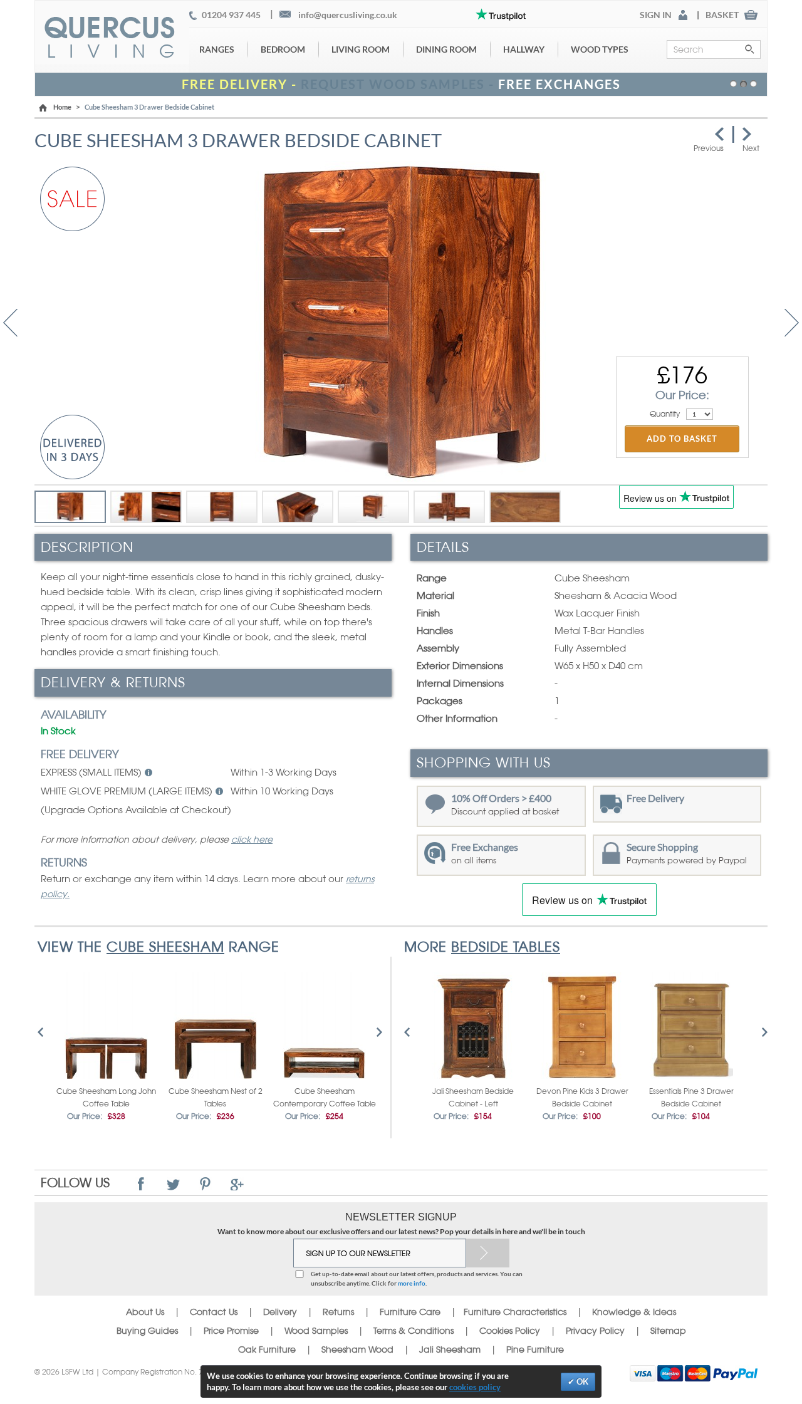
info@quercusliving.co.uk (347, 15)
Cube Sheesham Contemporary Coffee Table (324, 1097)
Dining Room (446, 49)
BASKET (722, 15)
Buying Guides (147, 1331)
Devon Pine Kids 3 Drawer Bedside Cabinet (582, 1097)
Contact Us (215, 1312)
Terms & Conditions (413, 1331)
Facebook (141, 1183)
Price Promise (231, 1331)
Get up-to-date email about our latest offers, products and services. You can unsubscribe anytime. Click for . (417, 1278)
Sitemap (668, 1331)
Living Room (360, 49)
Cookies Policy (509, 1331)
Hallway (523, 49)
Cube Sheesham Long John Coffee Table (106, 1097)
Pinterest (205, 1183)
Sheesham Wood (357, 1349)
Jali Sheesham (450, 1349)
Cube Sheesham (165, 947)
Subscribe (487, 1253)
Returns (338, 1312)
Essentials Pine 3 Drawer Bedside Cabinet (691, 1097)
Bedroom (283, 49)
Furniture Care (410, 1312)
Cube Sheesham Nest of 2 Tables (216, 1097)
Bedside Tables (505, 947)
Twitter (173, 1183)
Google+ (237, 1183)
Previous (10, 322)
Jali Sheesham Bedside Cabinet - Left (473, 1097)
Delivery (280, 1312)
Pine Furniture (535, 1349)
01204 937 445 (231, 15)
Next (791, 322)
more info (411, 1283)
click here (252, 840)
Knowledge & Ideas (634, 1312)
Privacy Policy (595, 1331)
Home (62, 107)
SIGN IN (656, 15)
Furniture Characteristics (515, 1312)
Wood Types (599, 49)
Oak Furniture (267, 1349)
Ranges (216, 49)
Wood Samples (316, 1331)
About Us (145, 1312)
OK (581, 1381)
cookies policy (475, 1387)
